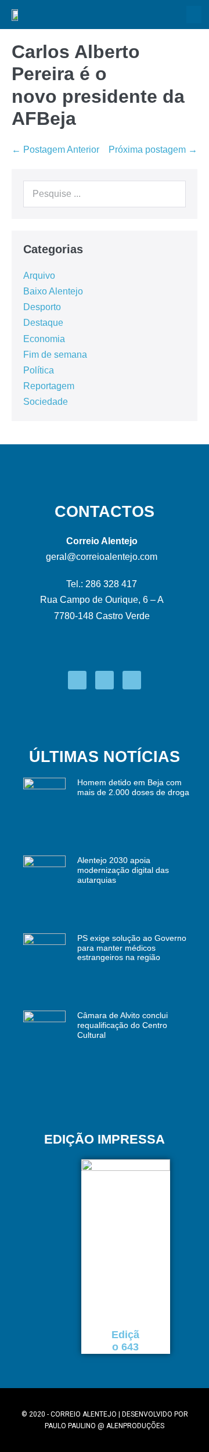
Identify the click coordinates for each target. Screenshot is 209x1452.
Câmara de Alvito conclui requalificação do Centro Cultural (122, 1025)
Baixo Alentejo (53, 291)
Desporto (42, 307)
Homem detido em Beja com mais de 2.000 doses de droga (133, 787)
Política (38, 370)
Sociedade (45, 402)
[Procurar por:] (104, 194)
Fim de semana (55, 355)
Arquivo (39, 276)
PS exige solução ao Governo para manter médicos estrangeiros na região (131, 947)
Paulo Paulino (70, 1426)
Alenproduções (135, 1426)
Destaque (43, 323)
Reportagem (48, 386)
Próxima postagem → (153, 149)
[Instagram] (104, 680)
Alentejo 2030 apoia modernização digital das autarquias (123, 870)
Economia (44, 339)
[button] (193, 14)
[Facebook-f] (77, 680)
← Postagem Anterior (55, 149)
